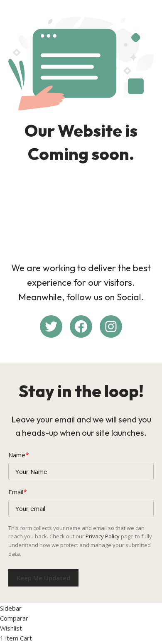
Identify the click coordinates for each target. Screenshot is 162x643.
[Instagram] (111, 326)
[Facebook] (81, 326)
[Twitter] (51, 326)
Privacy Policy (103, 536)
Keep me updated (43, 578)
